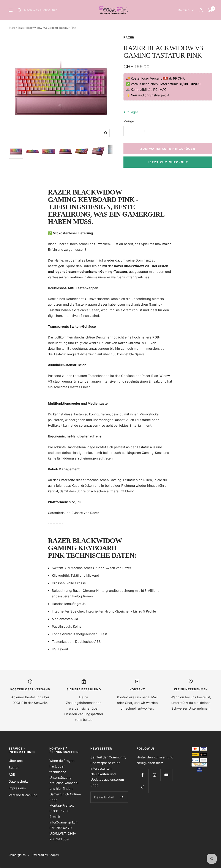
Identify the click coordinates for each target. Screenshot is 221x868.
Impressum (17, 788)
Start (12, 27)
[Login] (201, 10)
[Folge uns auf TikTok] (142, 787)
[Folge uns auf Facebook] (142, 775)
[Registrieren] (122, 797)
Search (14, 768)
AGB (12, 774)
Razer (128, 37)
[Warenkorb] (210, 10)
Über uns (16, 761)
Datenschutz (18, 781)
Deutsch (183, 10)
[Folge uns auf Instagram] (154, 775)
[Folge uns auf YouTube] (166, 775)
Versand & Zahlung (23, 795)
